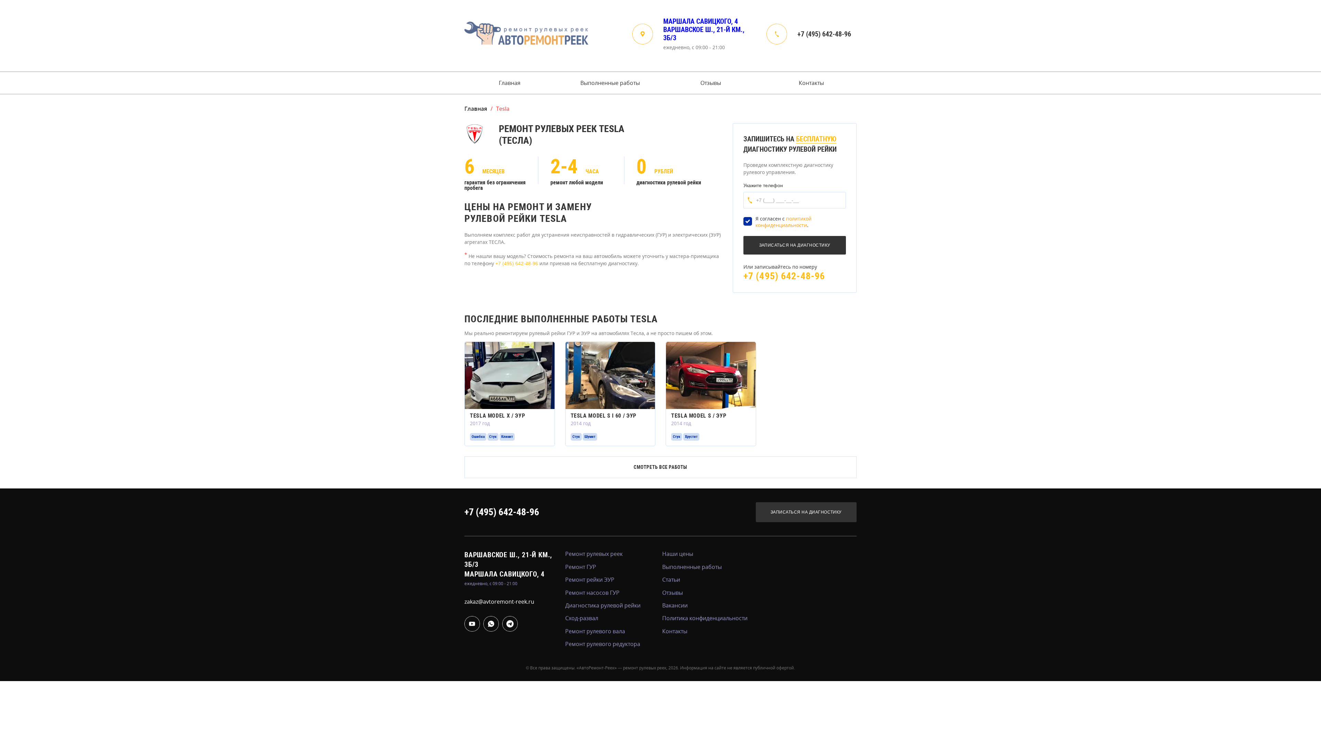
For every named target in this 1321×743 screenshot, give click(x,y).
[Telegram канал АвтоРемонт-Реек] (510, 624)
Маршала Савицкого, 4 (700, 21)
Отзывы (710, 83)
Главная (509, 83)
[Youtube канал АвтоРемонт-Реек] (472, 624)
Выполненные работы (610, 83)
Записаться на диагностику (806, 512)
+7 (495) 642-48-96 (824, 34)
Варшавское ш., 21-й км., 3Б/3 (703, 33)
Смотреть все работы (660, 467)
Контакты (811, 83)
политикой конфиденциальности (783, 222)
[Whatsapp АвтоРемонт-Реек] (491, 624)
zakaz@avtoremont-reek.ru (499, 601)
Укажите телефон (763, 185)
